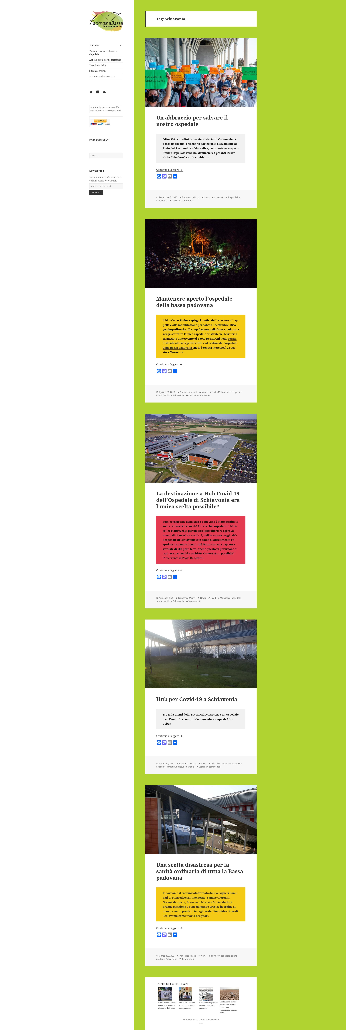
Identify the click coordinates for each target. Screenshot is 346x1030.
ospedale (218, 197)
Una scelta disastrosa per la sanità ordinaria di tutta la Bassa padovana (199, 871)
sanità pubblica (232, 197)
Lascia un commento (182, 200)
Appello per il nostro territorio (105, 59)
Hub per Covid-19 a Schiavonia (196, 699)
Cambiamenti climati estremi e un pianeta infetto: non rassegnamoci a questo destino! (228, 1007)
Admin (201, 1023)
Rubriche (94, 45)
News (206, 197)
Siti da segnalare (98, 70)
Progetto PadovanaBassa (102, 76)
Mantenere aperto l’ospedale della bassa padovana (194, 302)
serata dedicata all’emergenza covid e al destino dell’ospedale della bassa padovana (200, 343)
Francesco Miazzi (190, 197)
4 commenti (188, 958)
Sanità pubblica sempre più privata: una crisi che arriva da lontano (167, 1005)
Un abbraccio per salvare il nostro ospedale (192, 120)
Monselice (226, 392)
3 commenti (194, 601)
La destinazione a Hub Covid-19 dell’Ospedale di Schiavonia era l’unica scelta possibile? (198, 500)
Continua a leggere (169, 169)
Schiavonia (161, 200)
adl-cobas (216, 763)
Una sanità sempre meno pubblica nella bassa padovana (208, 1005)
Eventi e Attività (97, 65)
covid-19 (216, 392)
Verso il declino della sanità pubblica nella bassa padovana (187, 1005)
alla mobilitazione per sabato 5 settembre (200, 325)
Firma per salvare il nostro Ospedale (103, 53)
